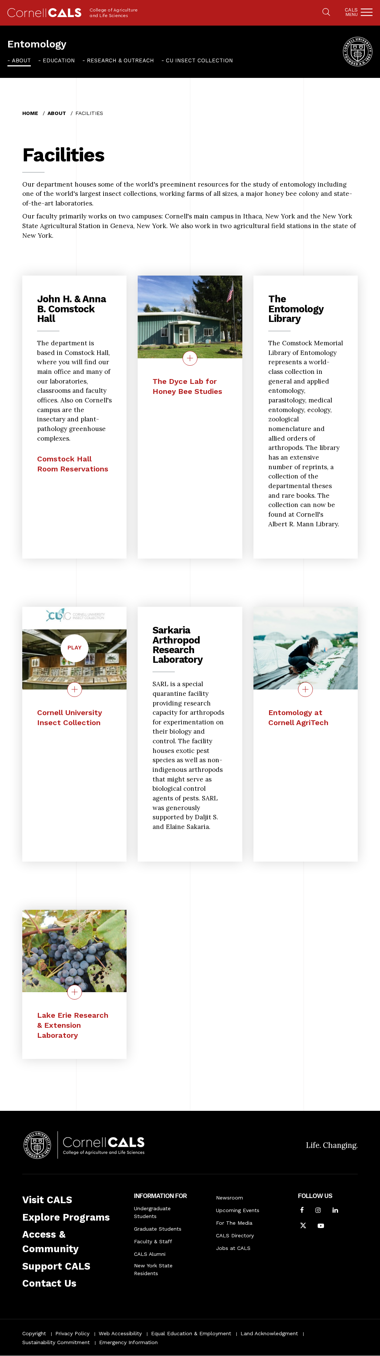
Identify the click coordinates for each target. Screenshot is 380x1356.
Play (78, 653)
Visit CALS (47, 1199)
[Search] (326, 12)
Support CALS (56, 1266)
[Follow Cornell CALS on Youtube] (321, 1226)
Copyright (34, 1333)
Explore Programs (66, 1217)
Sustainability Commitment (56, 1342)
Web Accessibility (120, 1333)
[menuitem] (19, 60)
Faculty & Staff (153, 1241)
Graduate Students (157, 1229)
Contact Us (49, 1283)
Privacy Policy (72, 1333)
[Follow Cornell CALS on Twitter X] (303, 1226)
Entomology (36, 44)
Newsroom (229, 1198)
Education (59, 60)
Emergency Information (128, 1342)
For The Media (234, 1223)
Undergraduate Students (152, 1212)
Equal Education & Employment (191, 1333)
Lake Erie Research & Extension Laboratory (72, 1025)
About (21, 60)
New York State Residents (153, 1269)
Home (30, 113)
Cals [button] (351, 12)
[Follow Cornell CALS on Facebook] (302, 1211)
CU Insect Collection (199, 60)
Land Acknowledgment (269, 1333)
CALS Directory (235, 1235)
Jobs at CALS (233, 1248)
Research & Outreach (120, 60)
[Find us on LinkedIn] (335, 1211)
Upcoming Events (237, 1210)
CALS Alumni (150, 1254)
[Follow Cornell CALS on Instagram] (318, 1211)
